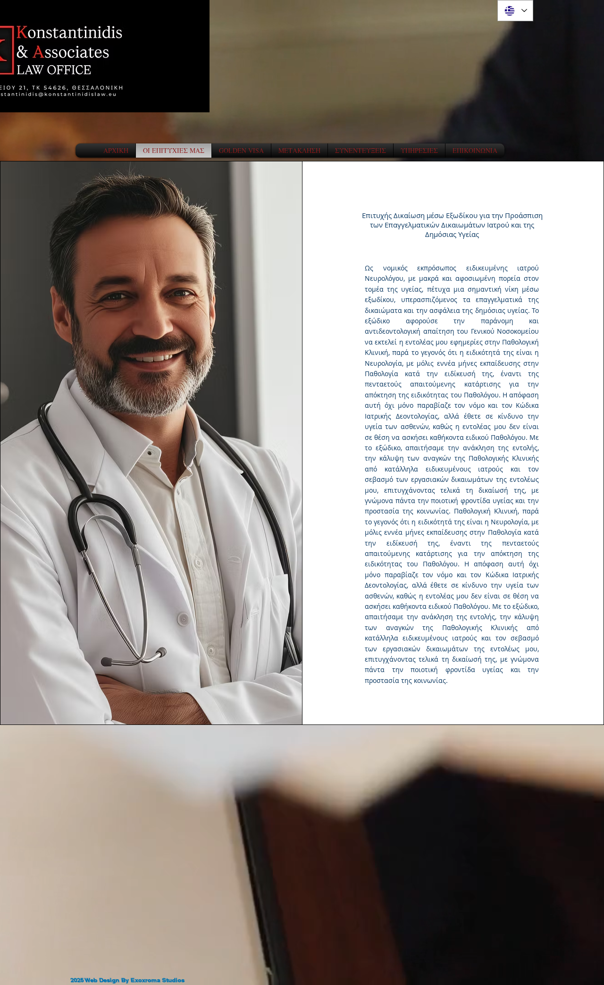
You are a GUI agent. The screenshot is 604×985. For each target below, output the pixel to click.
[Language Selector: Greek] (515, 10)
